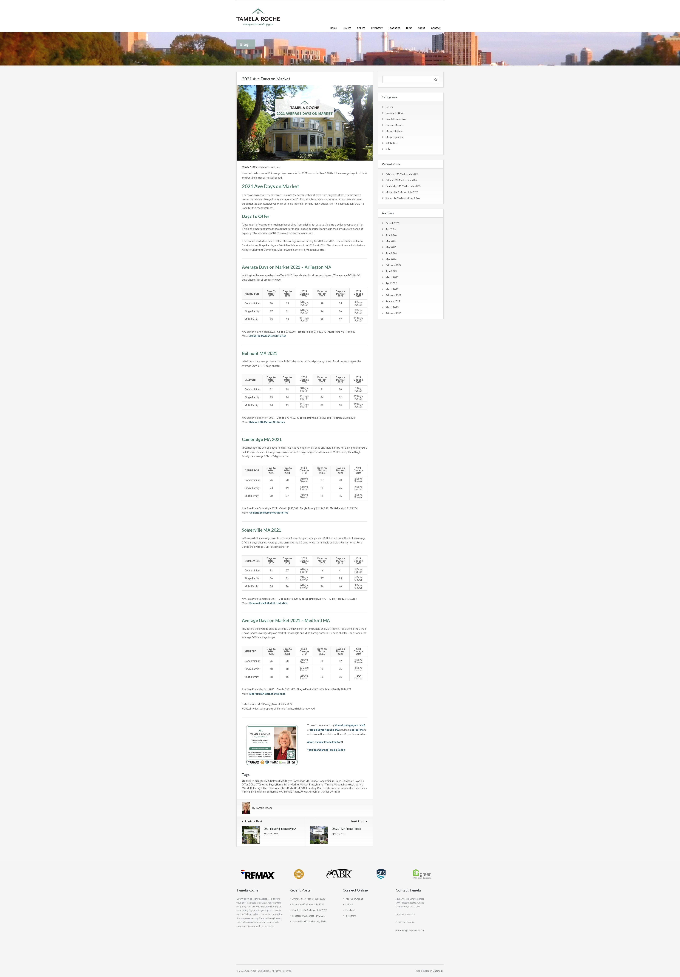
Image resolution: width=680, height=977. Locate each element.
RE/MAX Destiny (307, 788)
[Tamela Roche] (258, 18)
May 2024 (391, 259)
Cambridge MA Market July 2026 (403, 186)
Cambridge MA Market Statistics (268, 512)
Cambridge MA (301, 781)
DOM (251, 784)
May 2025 (391, 247)
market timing (324, 784)
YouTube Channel (354, 898)
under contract (331, 791)
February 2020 (393, 313)
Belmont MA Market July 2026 (402, 180)
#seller (250, 781)
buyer (288, 781)
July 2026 (391, 229)
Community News (395, 113)
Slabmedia (438, 970)
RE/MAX (292, 788)
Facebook (350, 910)
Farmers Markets (394, 125)
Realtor (336, 788)
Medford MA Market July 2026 (402, 192)
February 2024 (393, 265)
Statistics (394, 27)
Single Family (258, 791)
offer (264, 788)
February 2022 (393, 295)
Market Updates (394, 137)
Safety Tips (391, 143)
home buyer (268, 784)
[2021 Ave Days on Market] (305, 122)
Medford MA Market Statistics (267, 693)
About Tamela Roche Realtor (324, 742)
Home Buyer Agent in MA (324, 729)
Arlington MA (262, 781)
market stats (307, 784)
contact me (357, 729)
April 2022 (391, 283)
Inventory (377, 27)
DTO (258, 784)
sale (357, 788)
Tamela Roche (292, 791)
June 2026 (391, 235)
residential (347, 788)
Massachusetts (343, 784)
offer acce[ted (277, 788)
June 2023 (391, 271)
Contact (436, 27)
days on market (345, 781)
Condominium (327, 781)
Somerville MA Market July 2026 (403, 198)
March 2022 (392, 289)
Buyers (347, 27)
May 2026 (391, 241)
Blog (409, 27)
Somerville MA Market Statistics (268, 603)
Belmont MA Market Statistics (267, 422)
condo (314, 781)
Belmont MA (277, 781)
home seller (283, 784)
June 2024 (391, 253)
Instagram (350, 915)
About (421, 27)
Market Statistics (270, 166)
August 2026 (392, 223)
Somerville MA (275, 791)
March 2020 (392, 307)
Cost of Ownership (396, 119)
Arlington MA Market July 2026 (402, 174)
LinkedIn (349, 904)
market (295, 784)
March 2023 (392, 277)
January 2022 (393, 301)
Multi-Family (253, 788)
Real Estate (323, 788)
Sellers (361, 27)
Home (333, 27)
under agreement (311, 791)
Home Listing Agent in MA (350, 725)
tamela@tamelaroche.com (411, 930)
